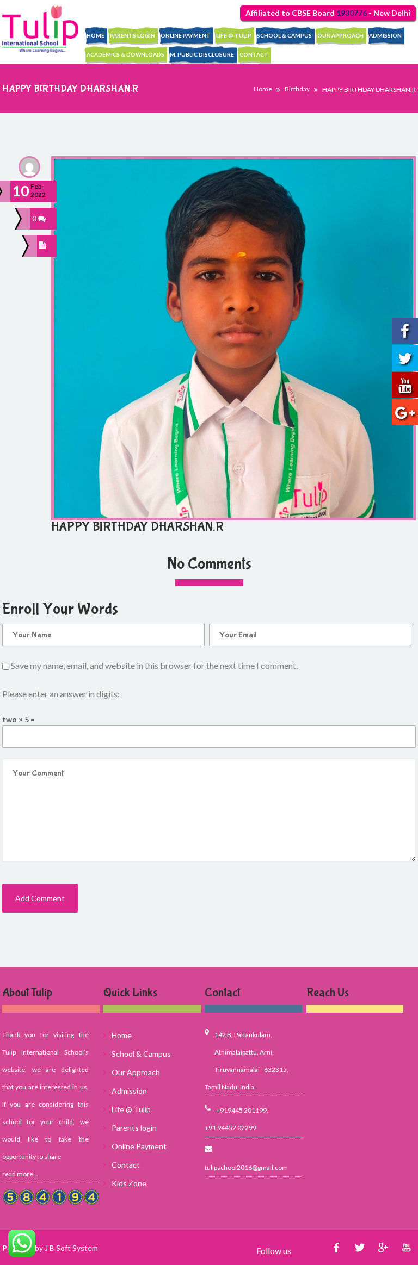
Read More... (20, 1174)
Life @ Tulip (233, 35)
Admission (385, 35)
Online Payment (186, 35)
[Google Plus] (382, 1247)
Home (95, 35)
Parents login (132, 35)
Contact (253, 54)
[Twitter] (359, 1247)
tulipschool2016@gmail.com (246, 1167)
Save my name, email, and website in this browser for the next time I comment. (154, 665)
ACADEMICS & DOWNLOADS (125, 54)
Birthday (297, 89)
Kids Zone (129, 1183)
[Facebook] (336, 1247)
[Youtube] (406, 1247)
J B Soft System (71, 1247)
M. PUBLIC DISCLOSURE (202, 54)
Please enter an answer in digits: (61, 694)
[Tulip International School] (40, 29)
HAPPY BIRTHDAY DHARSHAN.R (137, 526)
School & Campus (284, 35)
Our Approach (340, 35)
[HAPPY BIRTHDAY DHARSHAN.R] (44, 246)
